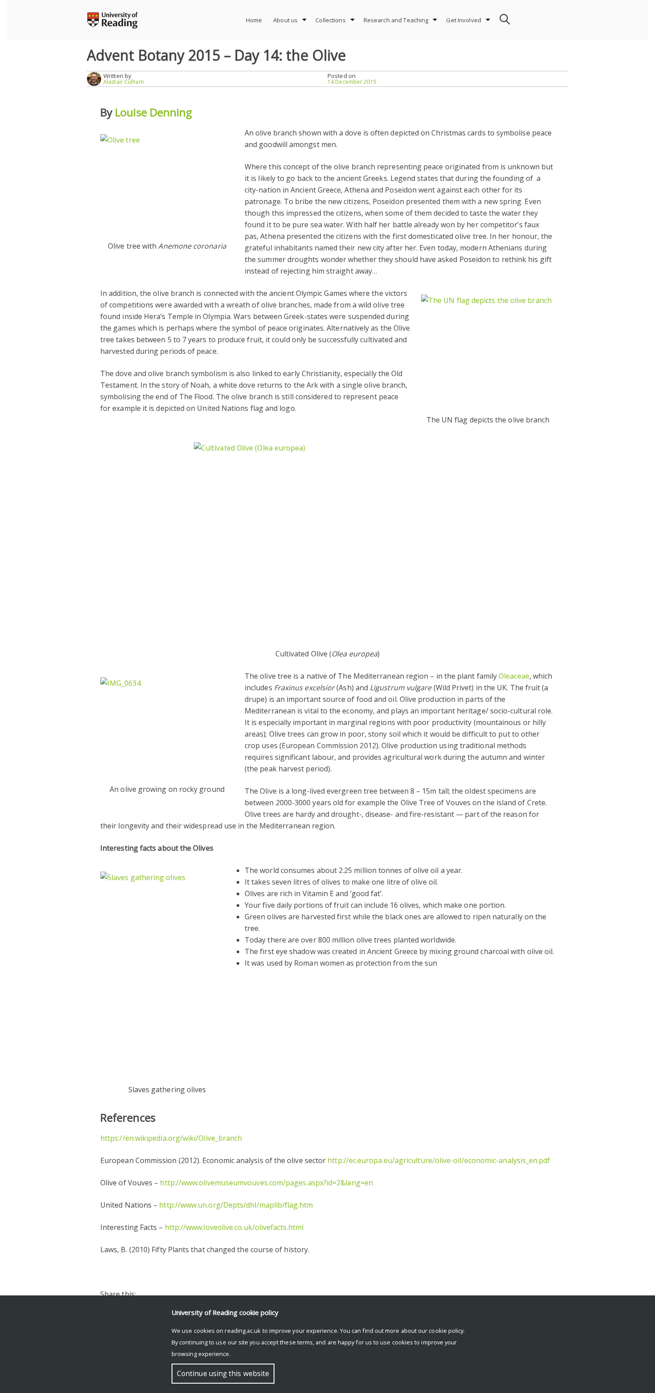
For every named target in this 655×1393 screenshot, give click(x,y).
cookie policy (446, 1331)
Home (254, 20)
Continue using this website (223, 1373)
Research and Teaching (396, 20)
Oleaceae (514, 676)
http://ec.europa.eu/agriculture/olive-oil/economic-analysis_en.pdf (439, 1160)
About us (285, 20)
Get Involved (463, 20)
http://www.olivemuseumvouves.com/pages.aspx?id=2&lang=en (266, 1183)
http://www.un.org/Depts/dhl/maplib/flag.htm (235, 1205)
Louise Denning (153, 112)
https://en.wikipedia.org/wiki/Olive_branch (171, 1138)
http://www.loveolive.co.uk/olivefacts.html (234, 1227)
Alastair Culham (123, 82)
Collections (330, 20)
